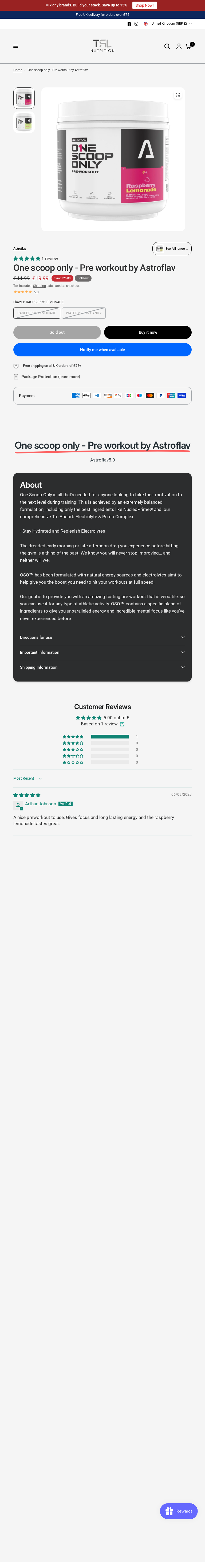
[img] (26, 795)
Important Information (39, 652)
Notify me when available (102, 349)
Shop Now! (145, 5)
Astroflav (19, 249)
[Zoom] (178, 95)
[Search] (167, 46)
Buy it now (148, 332)
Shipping (39, 286)
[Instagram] (136, 23)
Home (17, 70)
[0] (187, 46)
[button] (27, 258)
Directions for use (36, 637)
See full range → (177, 249)
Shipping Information (38, 667)
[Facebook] (129, 23)
